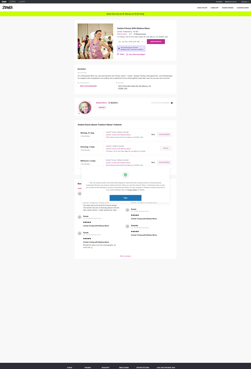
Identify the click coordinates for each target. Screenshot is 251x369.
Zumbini (22, 1)
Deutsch (244, 1)
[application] (125, 184)
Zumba (4, 1)
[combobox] (131, 41)
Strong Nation (12, 1)
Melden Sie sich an (231, 1)
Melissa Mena (122, 34)
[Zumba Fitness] (7, 7)
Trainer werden (227, 8)
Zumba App (214, 8)
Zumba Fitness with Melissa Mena (118, 149)
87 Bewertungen (140, 34)
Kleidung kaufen (243, 8)
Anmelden (219, 1)
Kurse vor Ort (202, 8)
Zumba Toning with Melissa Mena (118, 135)
